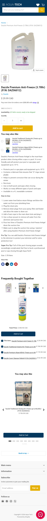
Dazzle (5, 94)
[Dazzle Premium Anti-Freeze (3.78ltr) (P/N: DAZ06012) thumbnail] (5, 78)
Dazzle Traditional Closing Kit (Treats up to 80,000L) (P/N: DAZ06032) (23, 410)
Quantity (4, 116)
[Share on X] (7, 264)
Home (3, 23)
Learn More (15, 144)
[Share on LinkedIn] (11, 264)
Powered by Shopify (23, 517)
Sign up (35, 488)
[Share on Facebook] (3, 264)
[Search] (42, 10)
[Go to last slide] (3, 410)
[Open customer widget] (40, 515)
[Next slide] (43, 410)
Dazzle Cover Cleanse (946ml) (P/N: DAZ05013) (20, 358)
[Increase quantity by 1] (21, 121)
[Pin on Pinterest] (16, 264)
